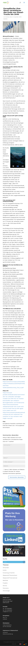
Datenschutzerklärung (8, 633)
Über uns (5, 617)
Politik (4, 570)
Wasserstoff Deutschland (10, 575)
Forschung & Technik (8, 572)
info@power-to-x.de (7, 611)
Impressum (5, 632)
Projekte (5, 583)
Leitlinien (5, 619)
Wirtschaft (6, 567)
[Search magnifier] (24, 562)
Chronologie (6, 590)
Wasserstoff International (10, 578)
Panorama (5, 588)
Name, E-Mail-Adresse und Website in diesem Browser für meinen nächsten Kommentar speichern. (13, 471)
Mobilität (5, 18)
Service (5, 585)
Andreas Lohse (8, 16)
